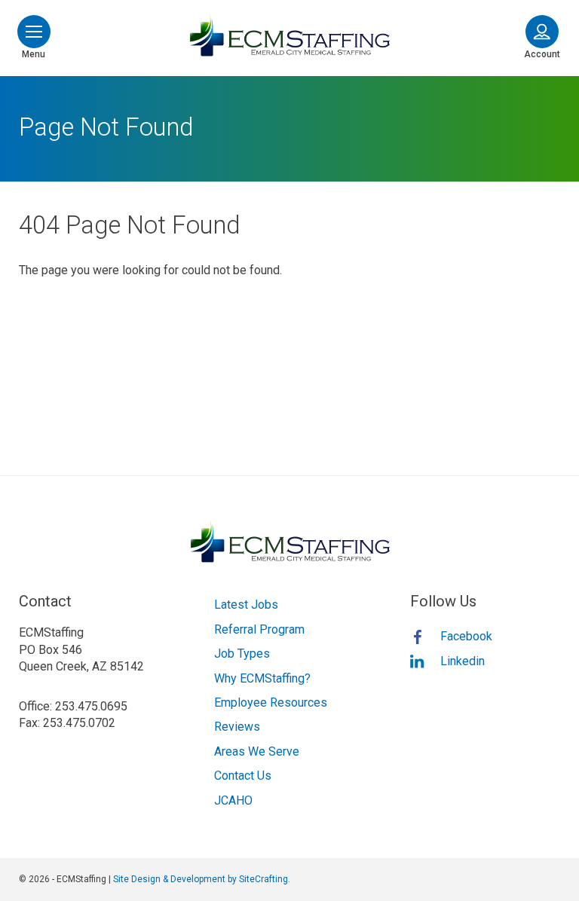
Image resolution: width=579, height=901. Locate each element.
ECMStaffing (289, 36)
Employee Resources (270, 702)
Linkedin (462, 661)
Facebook (466, 636)
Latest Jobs (246, 604)
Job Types (242, 653)
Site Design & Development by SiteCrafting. (201, 879)
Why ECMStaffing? (262, 678)
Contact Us (242, 775)
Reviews (237, 726)
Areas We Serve (256, 751)
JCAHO (233, 800)
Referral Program (259, 629)
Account (542, 54)
